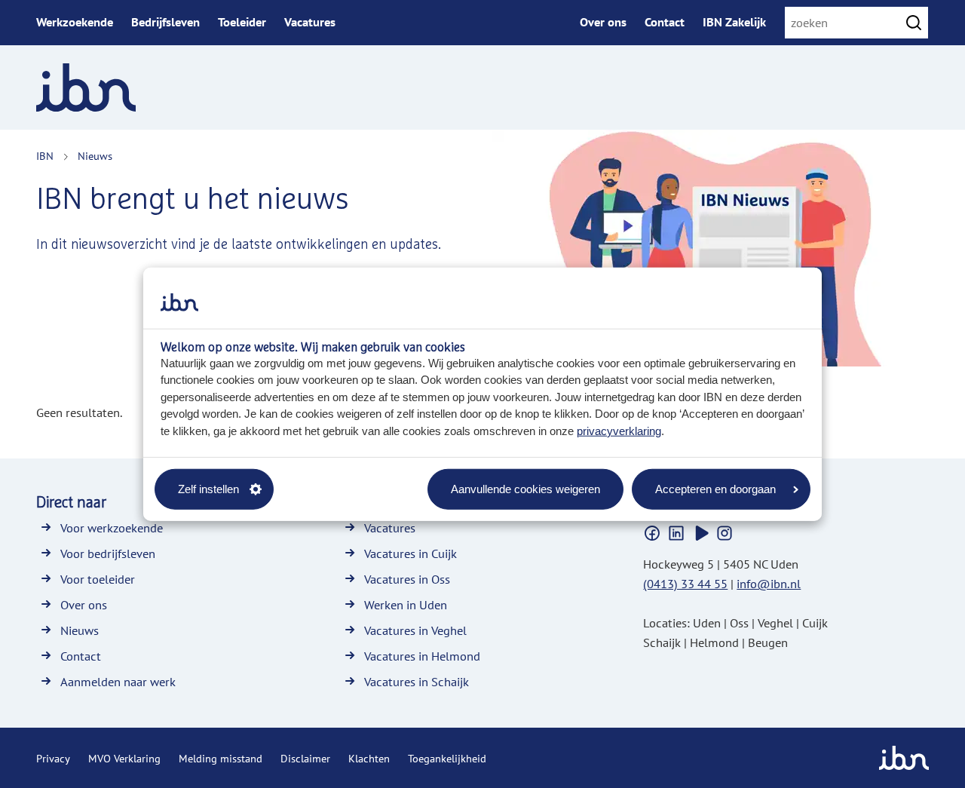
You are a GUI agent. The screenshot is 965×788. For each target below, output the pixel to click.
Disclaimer (305, 758)
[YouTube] (700, 533)
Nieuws (95, 156)
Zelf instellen (208, 488)
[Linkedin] (676, 533)
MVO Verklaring (124, 758)
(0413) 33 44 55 (685, 583)
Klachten (369, 758)
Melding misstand (220, 758)
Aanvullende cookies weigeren (525, 488)
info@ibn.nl (769, 583)
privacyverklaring (619, 430)
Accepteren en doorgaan (715, 488)
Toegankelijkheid (447, 758)
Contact (665, 22)
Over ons (603, 22)
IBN (45, 156)
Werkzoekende (74, 22)
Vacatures (309, 22)
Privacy (53, 758)
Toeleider (242, 22)
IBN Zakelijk (734, 22)
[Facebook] (652, 533)
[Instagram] (724, 533)
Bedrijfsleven (165, 22)
